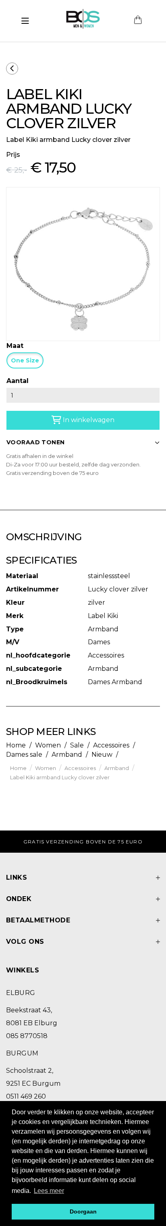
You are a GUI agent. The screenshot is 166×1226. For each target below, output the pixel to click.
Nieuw (101, 754)
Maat (14, 346)
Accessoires (111, 745)
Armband (67, 754)
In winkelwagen (87, 420)
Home (16, 745)
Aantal (17, 381)
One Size (25, 360)
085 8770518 (27, 1036)
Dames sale (24, 754)
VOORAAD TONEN (35, 442)
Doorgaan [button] (83, 1211)
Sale (77, 745)
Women (48, 745)
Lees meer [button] (49, 1190)
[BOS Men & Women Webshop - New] (83, 21)
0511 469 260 (26, 1096)
